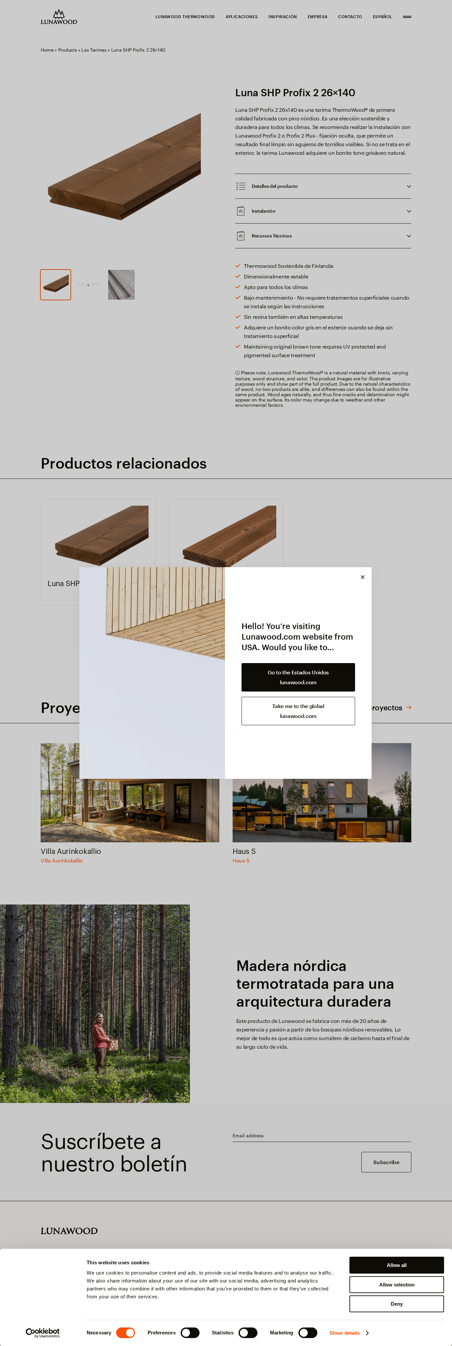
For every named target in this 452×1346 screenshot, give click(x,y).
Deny (397, 1304)
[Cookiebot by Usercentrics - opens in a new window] (43, 1333)
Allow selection (397, 1284)
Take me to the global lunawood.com (298, 711)
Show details (345, 1333)
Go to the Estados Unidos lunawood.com (298, 677)
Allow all (397, 1265)
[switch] (190, 1332)
